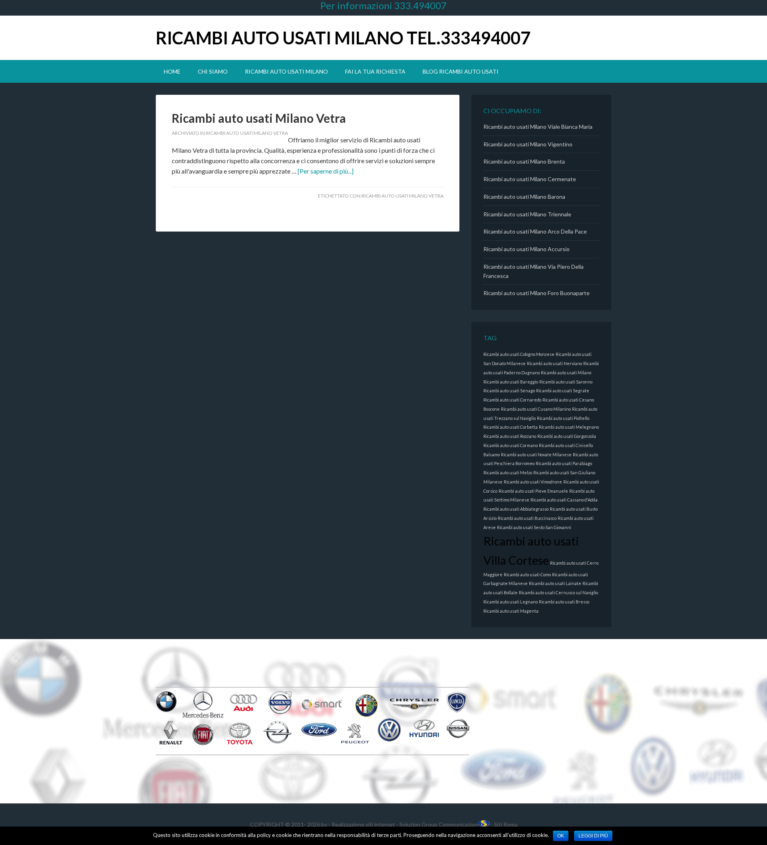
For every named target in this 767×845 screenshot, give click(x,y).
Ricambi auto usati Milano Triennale (527, 214)
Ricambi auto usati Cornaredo (512, 399)
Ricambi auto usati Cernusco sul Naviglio (558, 592)
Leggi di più (593, 836)
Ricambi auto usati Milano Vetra (259, 118)
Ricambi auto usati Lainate (555, 583)
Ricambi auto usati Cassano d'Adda (564, 499)
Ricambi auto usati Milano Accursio (526, 249)
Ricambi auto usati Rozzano (509, 436)
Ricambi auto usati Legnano (510, 601)
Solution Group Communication (438, 824)
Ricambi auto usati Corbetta (510, 426)
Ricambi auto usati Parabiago (564, 463)
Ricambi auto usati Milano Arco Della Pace (535, 231)
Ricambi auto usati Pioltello (563, 418)
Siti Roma (505, 824)
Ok (560, 836)
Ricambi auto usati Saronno (565, 381)
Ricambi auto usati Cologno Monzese (518, 354)
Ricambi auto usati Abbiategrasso (515, 508)
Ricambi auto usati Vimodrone (533, 481)
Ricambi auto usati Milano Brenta (524, 161)
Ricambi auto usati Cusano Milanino (536, 409)
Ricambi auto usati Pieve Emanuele (533, 490)
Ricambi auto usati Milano (566, 372)
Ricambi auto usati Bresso (564, 601)
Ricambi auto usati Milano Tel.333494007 (343, 38)
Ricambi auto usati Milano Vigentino (527, 144)
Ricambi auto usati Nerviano (554, 363)
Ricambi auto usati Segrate (562, 390)
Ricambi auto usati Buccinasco (527, 518)
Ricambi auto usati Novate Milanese (536, 454)
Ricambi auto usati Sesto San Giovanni (534, 527)
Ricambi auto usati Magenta (510, 610)
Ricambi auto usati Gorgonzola (566, 436)
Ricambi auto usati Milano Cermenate (529, 179)
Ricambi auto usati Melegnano (569, 426)
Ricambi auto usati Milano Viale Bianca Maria (537, 126)
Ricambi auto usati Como (527, 574)
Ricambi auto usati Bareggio (510, 381)
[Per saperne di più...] (326, 171)
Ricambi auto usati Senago (509, 390)
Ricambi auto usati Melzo (507, 472)
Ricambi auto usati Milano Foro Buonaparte (536, 293)
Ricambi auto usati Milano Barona (524, 196)
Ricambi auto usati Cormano (510, 445)
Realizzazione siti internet (363, 824)
